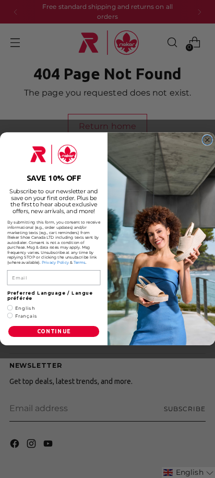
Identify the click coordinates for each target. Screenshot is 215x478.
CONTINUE (54, 332)
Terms (80, 262)
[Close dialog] (207, 140)
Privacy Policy (55, 262)
